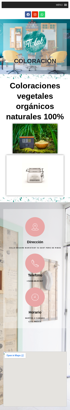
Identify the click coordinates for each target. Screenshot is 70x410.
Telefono (35, 275)
